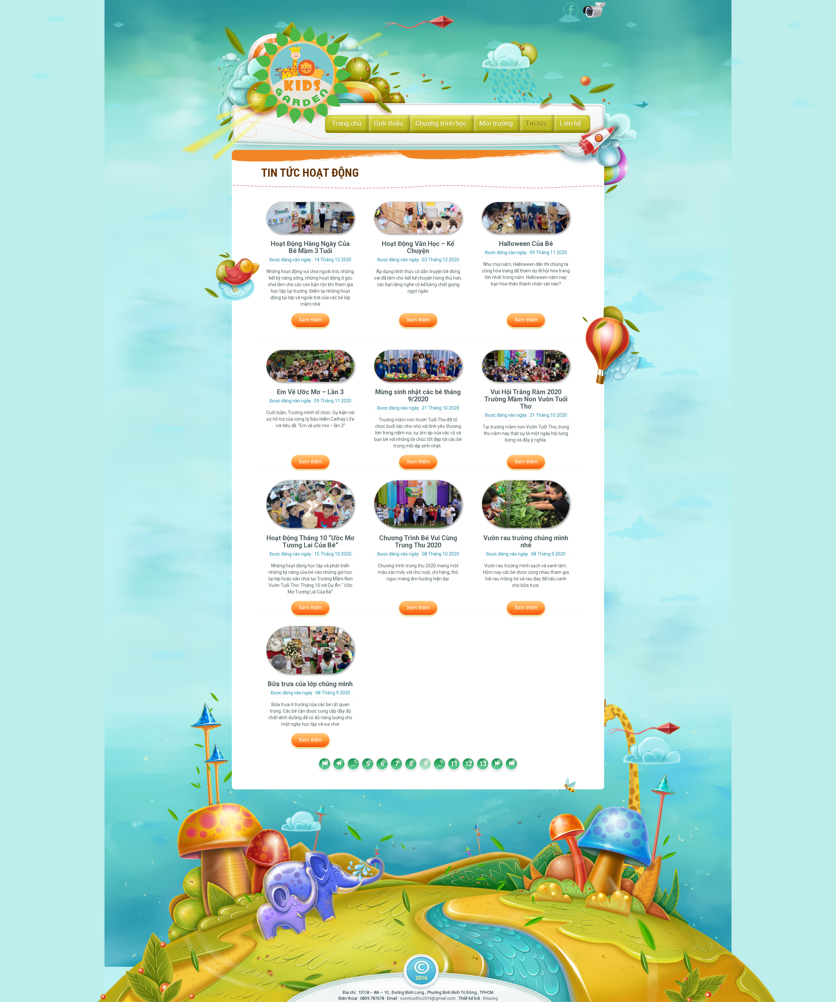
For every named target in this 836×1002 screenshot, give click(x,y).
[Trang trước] (339, 764)
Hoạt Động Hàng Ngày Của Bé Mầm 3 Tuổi (310, 247)
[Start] (324, 764)
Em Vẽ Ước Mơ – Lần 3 (310, 392)
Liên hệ (570, 123)
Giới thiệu (388, 123)
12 (468, 764)
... (353, 764)
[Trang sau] (497, 764)
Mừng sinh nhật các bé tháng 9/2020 (418, 395)
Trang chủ (346, 123)
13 (482, 764)
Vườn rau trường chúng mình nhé (525, 541)
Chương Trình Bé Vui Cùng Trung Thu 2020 (418, 541)
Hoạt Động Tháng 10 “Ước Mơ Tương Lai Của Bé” (310, 541)
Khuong (490, 998)
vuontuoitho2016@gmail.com (428, 998)
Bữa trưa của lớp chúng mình (310, 684)
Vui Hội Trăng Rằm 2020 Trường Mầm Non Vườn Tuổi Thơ (526, 399)
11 (454, 764)
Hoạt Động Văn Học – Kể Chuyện (418, 247)
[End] (511, 764)
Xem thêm (310, 320)
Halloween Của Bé (526, 244)
